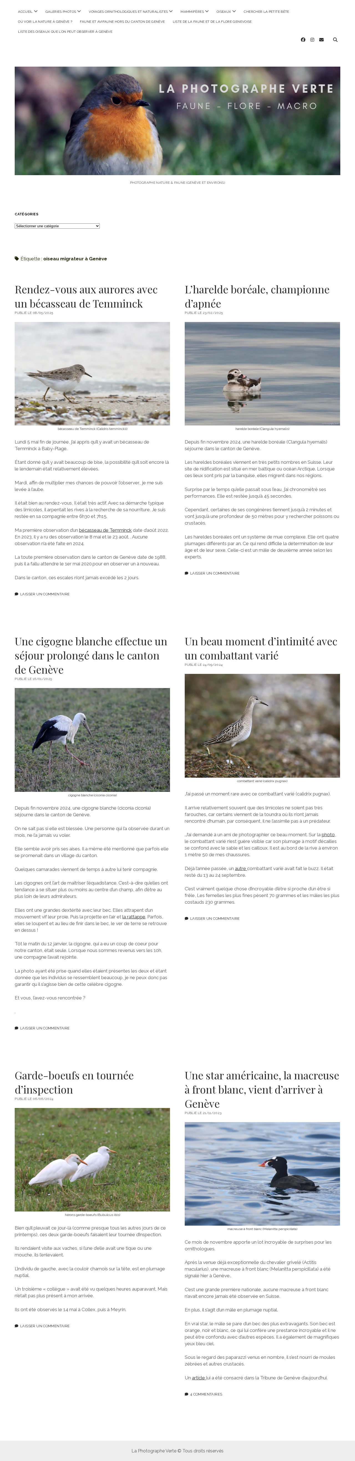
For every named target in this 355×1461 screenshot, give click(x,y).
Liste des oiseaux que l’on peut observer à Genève (65, 32)
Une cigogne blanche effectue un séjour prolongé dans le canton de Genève (91, 655)
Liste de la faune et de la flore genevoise (212, 22)
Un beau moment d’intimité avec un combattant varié (261, 648)
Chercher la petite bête (266, 12)
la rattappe (133, 917)
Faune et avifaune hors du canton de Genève (122, 22)
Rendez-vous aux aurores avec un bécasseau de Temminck (86, 296)
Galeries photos (60, 12)
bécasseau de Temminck (105, 530)
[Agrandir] (163, 329)
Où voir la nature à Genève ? (45, 22)
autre (241, 868)
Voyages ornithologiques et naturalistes (128, 12)
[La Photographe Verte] (177, 167)
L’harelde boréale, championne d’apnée (257, 296)
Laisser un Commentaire (45, 594)
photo (328, 834)
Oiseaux (224, 12)
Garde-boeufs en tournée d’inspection (74, 1082)
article (199, 1378)
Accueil (25, 12)
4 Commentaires (206, 1394)
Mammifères (192, 12)
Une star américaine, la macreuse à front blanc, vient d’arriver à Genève (262, 1089)
